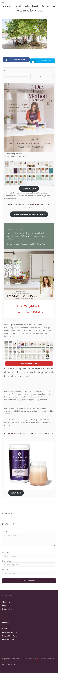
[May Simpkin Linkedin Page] (14, 664)
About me (6, 602)
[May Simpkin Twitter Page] (9, 664)
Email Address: (7, 561)
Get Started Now (29, 363)
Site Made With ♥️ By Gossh (35, 659)
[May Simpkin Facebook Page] (6, 664)
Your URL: (5, 570)
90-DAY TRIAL (49, 434)
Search (6, 71)
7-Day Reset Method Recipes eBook (29, 214)
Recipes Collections (9, 632)
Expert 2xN (50, 659)
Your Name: (6, 552)
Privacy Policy (7, 609)
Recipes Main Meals (9, 636)
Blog (4, 606)
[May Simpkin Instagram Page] (3, 664)
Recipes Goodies (8, 639)
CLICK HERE (16, 493)
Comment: (5, 531)
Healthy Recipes (8, 629)
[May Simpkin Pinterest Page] (11, 664)
